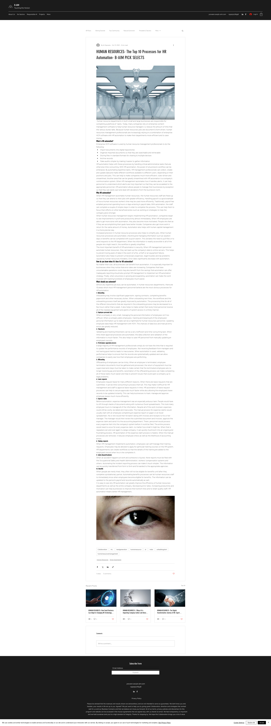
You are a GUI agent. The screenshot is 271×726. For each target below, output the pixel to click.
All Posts (88, 30)
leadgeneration (121, 549)
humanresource (136, 549)
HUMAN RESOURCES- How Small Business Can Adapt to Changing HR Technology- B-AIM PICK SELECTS (101, 611)
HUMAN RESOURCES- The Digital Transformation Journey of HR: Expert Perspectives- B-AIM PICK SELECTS (168, 611)
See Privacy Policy (164, 723)
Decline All (251, 723)
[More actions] (173, 45)
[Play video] (135, 518)
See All (183, 585)
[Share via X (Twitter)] (103, 567)
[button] (261, 14)
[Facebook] (246, 14)
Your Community (114, 30)
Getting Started (100, 30)
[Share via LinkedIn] (108, 567)
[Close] (268, 722)
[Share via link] (113, 567)
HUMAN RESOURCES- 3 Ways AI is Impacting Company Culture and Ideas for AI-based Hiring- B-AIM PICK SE (135, 611)
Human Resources (102, 560)
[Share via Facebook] (97, 567)
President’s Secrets (145, 30)
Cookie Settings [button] (239, 723)
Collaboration (102, 549)
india (151, 549)
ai (145, 549)
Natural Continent (129, 30)
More (156, 30)
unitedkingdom (162, 549)
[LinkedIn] (242, 14)
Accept (262, 723)
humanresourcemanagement (108, 554)
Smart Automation (115, 560)
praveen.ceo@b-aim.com (217, 14)
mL (112, 549)
